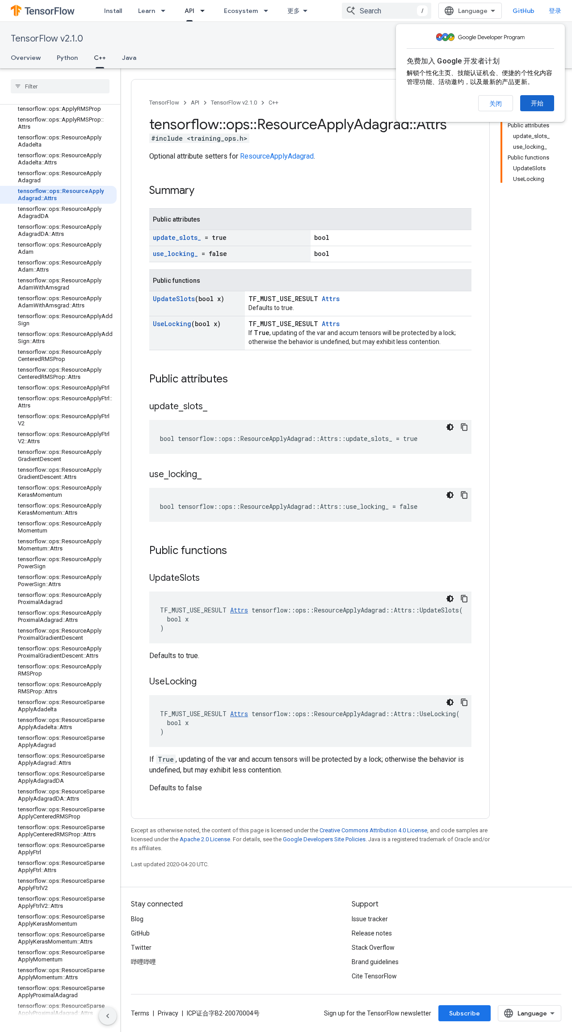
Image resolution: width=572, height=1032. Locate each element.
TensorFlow (164, 102)
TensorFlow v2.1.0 (47, 38)
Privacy (168, 1013)
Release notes (372, 933)
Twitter (141, 947)
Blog (137, 919)
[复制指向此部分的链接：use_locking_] (210, 475)
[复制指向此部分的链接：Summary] (203, 191)
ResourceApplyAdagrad (277, 156)
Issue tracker (370, 919)
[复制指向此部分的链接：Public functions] (236, 551)
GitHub (523, 11)
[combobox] (386, 11)
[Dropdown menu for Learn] (166, 10)
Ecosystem (241, 11)
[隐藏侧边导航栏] (108, 1016)
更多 (293, 11)
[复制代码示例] (464, 427)
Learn (146, 11)
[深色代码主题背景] (450, 427)
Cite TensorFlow (374, 976)
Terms (140, 1013)
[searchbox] (60, 86)
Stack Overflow (373, 947)
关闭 (495, 104)
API (189, 11)
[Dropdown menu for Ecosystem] (268, 10)
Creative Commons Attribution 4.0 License (373, 830)
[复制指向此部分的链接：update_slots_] (216, 407)
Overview (26, 58)
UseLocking (172, 323)
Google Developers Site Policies (324, 839)
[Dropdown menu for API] (205, 10)
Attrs (331, 298)
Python (67, 58)
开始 (537, 103)
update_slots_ (177, 237)
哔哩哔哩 (143, 961)
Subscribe (464, 1013)
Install (113, 11)
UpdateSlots (174, 298)
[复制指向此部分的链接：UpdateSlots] (209, 578)
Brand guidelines (375, 961)
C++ (100, 58)
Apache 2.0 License (205, 839)
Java (129, 58)
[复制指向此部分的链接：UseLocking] (205, 682)
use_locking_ (175, 253)
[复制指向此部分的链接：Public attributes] (237, 379)
